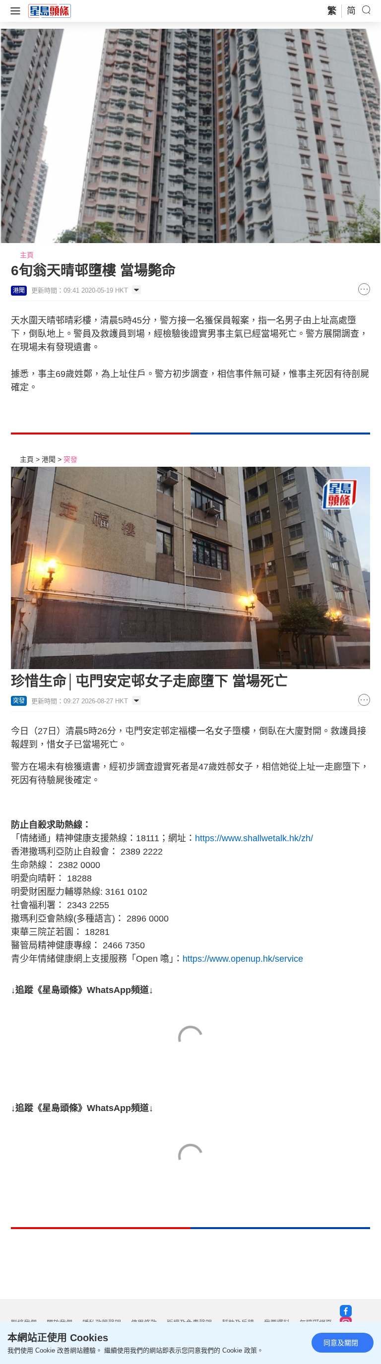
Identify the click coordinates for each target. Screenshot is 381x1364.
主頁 (27, 255)
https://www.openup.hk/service (243, 959)
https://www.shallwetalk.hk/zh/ (254, 838)
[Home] (49, 10)
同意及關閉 (340, 1343)
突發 (70, 459)
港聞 (49, 459)
